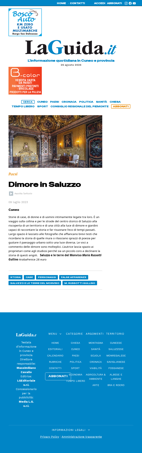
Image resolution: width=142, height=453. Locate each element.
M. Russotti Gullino (79, 283)
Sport (75, 368)
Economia (75, 374)
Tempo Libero (75, 380)
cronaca (69, 101)
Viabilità (96, 368)
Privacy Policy (49, 436)
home (61, 3)
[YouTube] (134, 3)
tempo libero (23, 106)
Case (29, 277)
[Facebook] (130, 3)
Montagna (96, 342)
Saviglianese (116, 361)
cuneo (42, 101)
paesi (54, 101)
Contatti (55, 368)
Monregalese (116, 355)
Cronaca (96, 361)
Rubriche (55, 361)
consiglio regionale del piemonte (79, 106)
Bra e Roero (115, 385)
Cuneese (116, 342)
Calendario (55, 355)
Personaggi (47, 277)
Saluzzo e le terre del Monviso (34, 283)
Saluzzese (116, 349)
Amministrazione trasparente (82, 436)
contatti (77, 3)
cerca (28, 102)
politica (86, 101)
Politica (75, 361)
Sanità (95, 349)
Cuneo (75, 349)
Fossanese (116, 368)
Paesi (75, 355)
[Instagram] (126, 3)
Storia (15, 277)
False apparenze (73, 277)
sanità (101, 101)
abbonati (114, 3)
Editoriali (55, 349)
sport (42, 106)
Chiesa (75, 342)
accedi (99, 3)
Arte (95, 385)
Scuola (96, 355)
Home (55, 342)
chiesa (115, 101)
